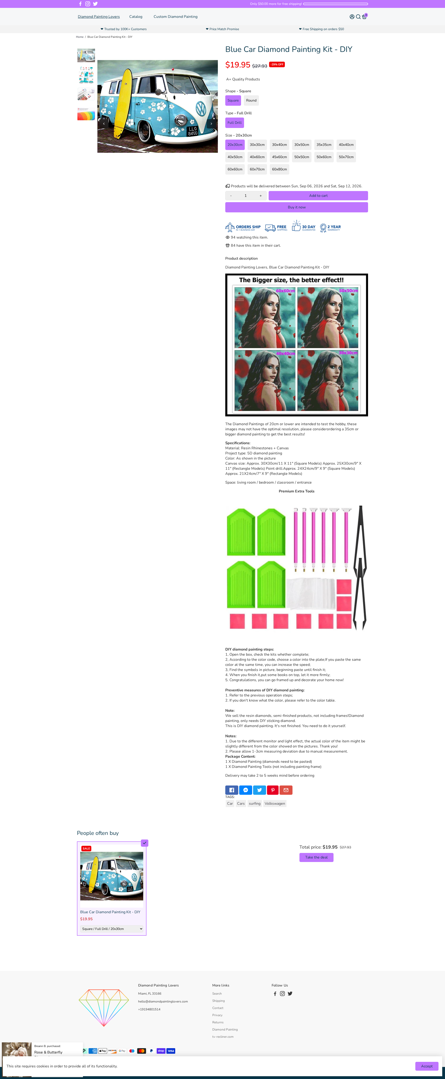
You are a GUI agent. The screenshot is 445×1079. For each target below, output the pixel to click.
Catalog (135, 16)
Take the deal (316, 857)
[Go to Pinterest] (273, 790)
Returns (218, 1022)
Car (230, 803)
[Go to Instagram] (88, 4)
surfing (255, 803)
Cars (241, 803)
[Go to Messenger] (245, 790)
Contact (217, 1008)
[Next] (211, 123)
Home (79, 37)
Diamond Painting (225, 1029)
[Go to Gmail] (286, 790)
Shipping (218, 1001)
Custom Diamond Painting (175, 16)
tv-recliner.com (223, 1036)
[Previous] (103, 123)
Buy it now (297, 207)
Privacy (217, 1015)
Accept (427, 1066)
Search (217, 993)
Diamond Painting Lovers (99, 16)
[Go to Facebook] (80, 4)
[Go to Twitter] (95, 4)
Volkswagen (275, 803)
